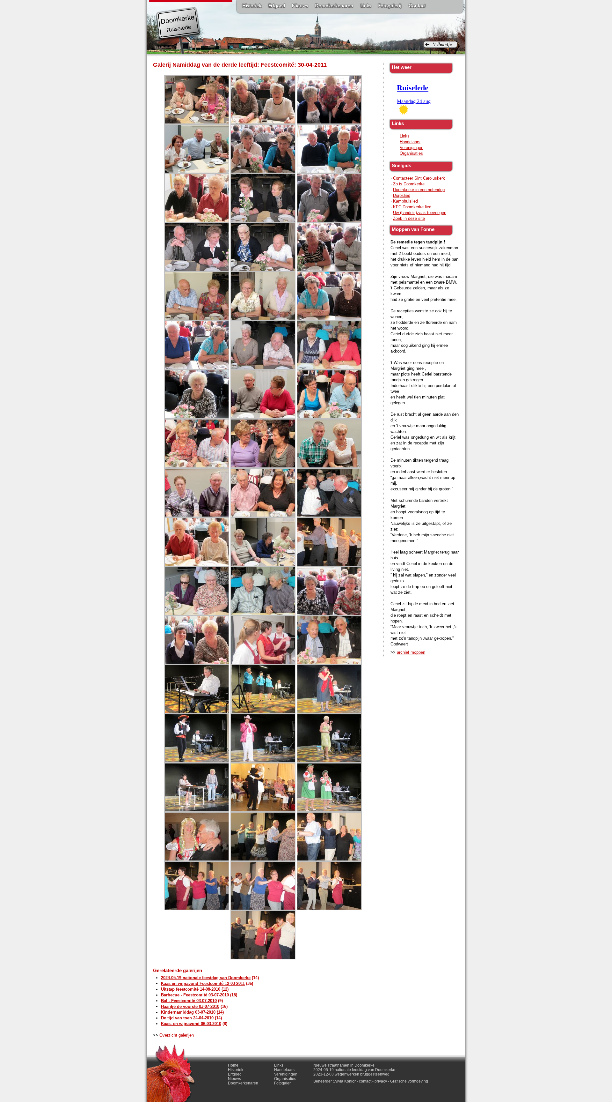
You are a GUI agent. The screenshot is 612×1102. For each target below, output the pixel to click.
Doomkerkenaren (334, 6)
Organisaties (411, 153)
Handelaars (410, 141)
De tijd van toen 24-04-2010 (187, 1018)
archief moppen (411, 652)
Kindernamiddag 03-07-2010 (188, 1012)
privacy (381, 1081)
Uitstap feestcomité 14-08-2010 (190, 989)
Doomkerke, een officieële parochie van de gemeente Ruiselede (178, 30)
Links (366, 6)
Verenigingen (411, 147)
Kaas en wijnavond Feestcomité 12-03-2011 (203, 983)
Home (233, 1065)
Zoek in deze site (409, 218)
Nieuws (300, 6)
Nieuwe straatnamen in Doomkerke (344, 1065)
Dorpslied (401, 195)
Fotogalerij (390, 6)
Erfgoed (276, 6)
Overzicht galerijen (176, 1035)
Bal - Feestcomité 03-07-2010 (189, 1000)
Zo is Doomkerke (409, 184)
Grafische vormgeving (409, 1081)
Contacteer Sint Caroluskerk (419, 178)
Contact (417, 6)
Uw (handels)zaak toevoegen (419, 212)
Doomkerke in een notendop (419, 189)
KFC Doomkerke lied (412, 207)
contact (365, 1081)
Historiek (252, 6)
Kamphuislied (405, 201)
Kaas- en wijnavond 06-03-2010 (191, 1023)
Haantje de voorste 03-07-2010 (190, 1006)
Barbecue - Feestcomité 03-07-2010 (195, 995)
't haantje (440, 47)
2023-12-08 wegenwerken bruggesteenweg (351, 1074)
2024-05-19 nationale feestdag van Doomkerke (206, 977)
